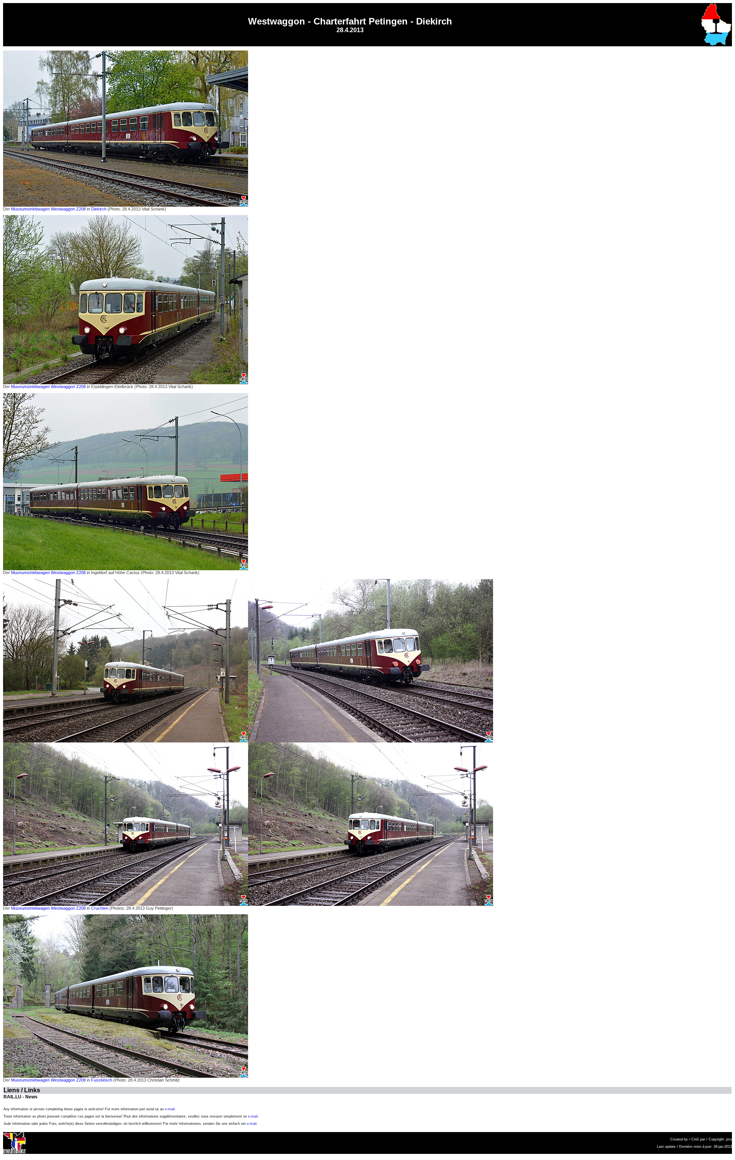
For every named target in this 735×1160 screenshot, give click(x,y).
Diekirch (98, 209)
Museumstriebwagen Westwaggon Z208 (48, 209)
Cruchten (99, 908)
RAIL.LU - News (20, 1097)
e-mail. (170, 1109)
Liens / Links (21, 1090)
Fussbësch (101, 1080)
